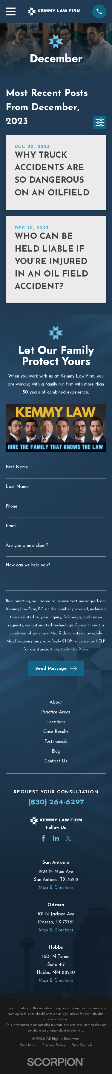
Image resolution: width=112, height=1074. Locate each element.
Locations (55, 722)
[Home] (54, 11)
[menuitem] (28, 1045)
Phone (11, 506)
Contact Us (56, 761)
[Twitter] (68, 838)
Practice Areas (55, 712)
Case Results (56, 732)
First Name (17, 467)
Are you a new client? (27, 546)
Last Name (17, 487)
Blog (56, 751)
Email (11, 526)
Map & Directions (56, 888)
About (56, 702)
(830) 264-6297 (56, 802)
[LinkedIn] (56, 838)
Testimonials (56, 742)
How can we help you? (28, 565)
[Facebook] (43, 838)
